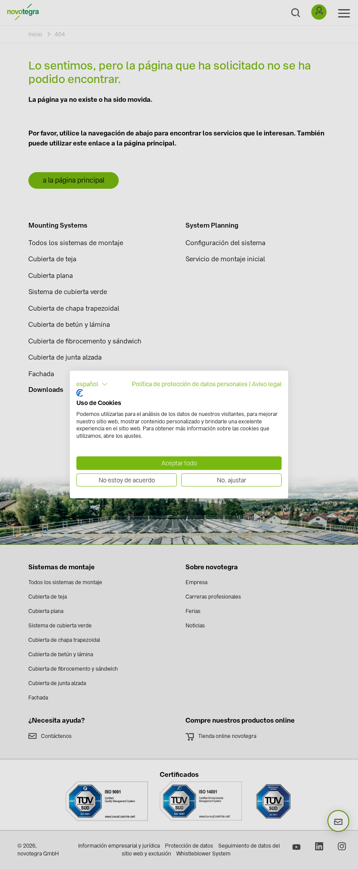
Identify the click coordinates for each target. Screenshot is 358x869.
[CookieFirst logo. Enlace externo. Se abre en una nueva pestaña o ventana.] (79, 393)
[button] (92, 384)
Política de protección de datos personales (190, 384)
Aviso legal (267, 384)
